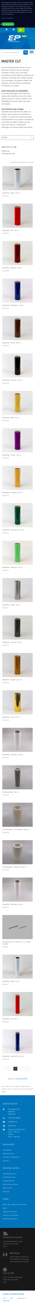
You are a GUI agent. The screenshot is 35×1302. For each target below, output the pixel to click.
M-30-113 (5, 570)
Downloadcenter (16, 31)
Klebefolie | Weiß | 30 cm (11, 193)
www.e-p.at (12, 1126)
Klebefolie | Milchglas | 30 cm (12, 755)
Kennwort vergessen (11, 1157)
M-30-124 (5, 720)
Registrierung (8, 1153)
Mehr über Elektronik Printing (14, 1204)
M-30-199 (5, 870)
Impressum (6, 1301)
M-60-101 (5, 984)
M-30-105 (5, 346)
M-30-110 (5, 495)
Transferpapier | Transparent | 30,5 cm (15, 829)
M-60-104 (5, 1059)
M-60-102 (5, 1022)
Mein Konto (7, 1188)
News (5, 1208)
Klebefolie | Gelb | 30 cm (10, 418)
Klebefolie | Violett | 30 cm (11, 455)
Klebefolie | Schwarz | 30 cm (12, 380)
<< (6, 1069)
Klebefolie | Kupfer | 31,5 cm (12, 680)
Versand (6, 1191)
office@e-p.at (12, 1122)
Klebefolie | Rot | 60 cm (10, 1019)
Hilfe (4, 1298)
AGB (11, 1298)
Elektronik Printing (6, 32)
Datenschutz (21, 1298)
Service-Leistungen (10, 1215)
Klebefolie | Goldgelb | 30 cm (12, 492)
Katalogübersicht (9, 1174)
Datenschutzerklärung (7, 18)
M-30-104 (5, 308)
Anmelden (22, 32)
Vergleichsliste (9, 1181)
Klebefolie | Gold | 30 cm (10, 717)
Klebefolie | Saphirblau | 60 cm (13, 1056)
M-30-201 (5, 907)
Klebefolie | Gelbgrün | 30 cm (12, 567)
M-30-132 (5, 758)
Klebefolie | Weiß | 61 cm (11, 981)
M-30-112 (5, 533)
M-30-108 (5, 420)
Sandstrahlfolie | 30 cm (10, 792)
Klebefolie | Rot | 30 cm (10, 230)
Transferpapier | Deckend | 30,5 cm (14, 867)
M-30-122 (5, 645)
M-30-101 (5, 196)
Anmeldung (7, 1150)
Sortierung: (5, 151)
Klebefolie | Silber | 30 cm (11, 605)
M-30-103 (5, 271)
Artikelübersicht (9, 1177)
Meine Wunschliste (10, 1184)
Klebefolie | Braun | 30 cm (11, 343)
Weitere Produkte (10, 1212)
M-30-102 (5, 233)
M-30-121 (5, 608)
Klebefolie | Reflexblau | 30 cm (13, 305)
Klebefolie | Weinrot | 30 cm (12, 268)
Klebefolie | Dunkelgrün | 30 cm (13, 530)
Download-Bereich (10, 1219)
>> (28, 1069)
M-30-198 (5, 832)
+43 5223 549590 (14, 1118)
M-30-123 (5, 683)
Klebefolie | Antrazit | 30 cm (12, 642)
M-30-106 (5, 383)
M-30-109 (5, 458)
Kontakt (6, 1161)
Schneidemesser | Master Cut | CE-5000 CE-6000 (16, 943)
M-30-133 (5, 795)
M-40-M (5, 947)
